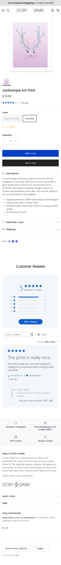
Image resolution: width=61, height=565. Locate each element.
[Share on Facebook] (13, 241)
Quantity (7, 135)
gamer (29, 464)
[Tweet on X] (9, 241)
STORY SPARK (14, 555)
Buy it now (31, 163)
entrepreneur (49, 464)
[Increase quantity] (16, 141)
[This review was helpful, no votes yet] (45, 400)
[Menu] (3, 10)
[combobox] (47, 341)
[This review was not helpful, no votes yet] (50, 400)
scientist (37, 464)
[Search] (9, 10)
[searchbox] (16, 334)
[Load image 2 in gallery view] (30, 45)
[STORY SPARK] (30, 10)
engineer (20, 464)
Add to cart (30, 153)
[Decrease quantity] (4, 141)
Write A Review (30, 321)
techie (10, 467)
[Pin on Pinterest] (16, 241)
